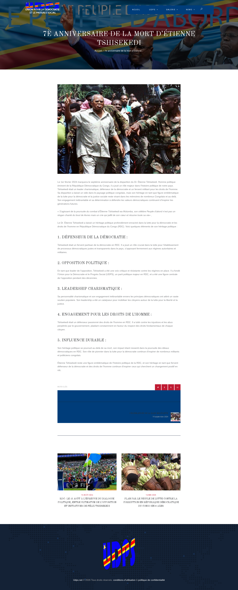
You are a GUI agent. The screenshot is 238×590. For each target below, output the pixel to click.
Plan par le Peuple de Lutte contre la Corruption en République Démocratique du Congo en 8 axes (151, 502)
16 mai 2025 (151, 495)
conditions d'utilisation (124, 580)
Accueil (98, 50)
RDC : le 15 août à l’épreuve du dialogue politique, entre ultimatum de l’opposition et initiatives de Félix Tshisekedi (87, 502)
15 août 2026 (87, 495)
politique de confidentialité (151, 580)
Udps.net (77, 580)
